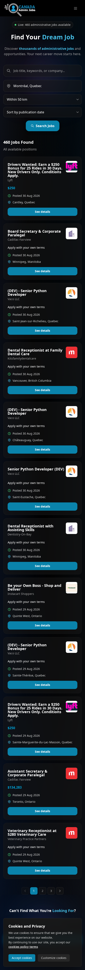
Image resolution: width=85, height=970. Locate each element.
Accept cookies (22, 958)
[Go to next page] (60, 891)
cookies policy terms (23, 947)
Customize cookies (53, 958)
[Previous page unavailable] (25, 891)
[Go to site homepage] (19, 8)
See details (42, 212)
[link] (42, 188)
